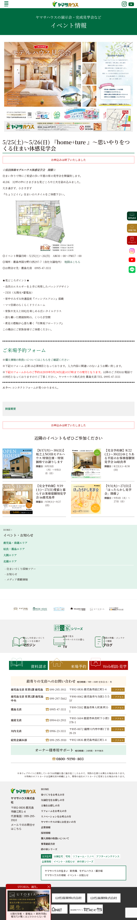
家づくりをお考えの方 (52, 794)
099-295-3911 (58, 689)
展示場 (91, 870)
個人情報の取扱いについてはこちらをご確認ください (37, 360)
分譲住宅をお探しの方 (52, 800)
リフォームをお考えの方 (53, 811)
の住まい (56, 870)
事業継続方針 (48, 843)
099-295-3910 (58, 740)
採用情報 (45, 832)
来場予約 (79, 666)
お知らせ (12, 574)
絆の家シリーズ (49, 849)
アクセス (119, 689)
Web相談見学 (115, 666)
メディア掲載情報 (17, 579)
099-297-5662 (58, 698)
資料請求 (38, 666)
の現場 (55, 875)
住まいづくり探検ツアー (21, 569)
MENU (6, 4)
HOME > (7, 529)
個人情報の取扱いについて (55, 838)
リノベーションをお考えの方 (56, 816)
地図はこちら (72, 262)
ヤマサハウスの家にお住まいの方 (58, 821)
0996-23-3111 (58, 731)
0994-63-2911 (58, 720)
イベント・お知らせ (18, 535)
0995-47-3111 (58, 709)
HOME (45, 789)
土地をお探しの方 (50, 805)
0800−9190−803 (70, 758)
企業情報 (45, 827)
